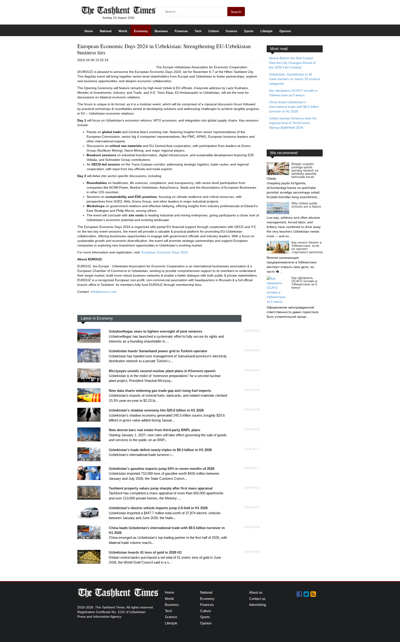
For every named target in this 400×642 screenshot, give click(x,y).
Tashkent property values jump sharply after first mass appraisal (160, 488)
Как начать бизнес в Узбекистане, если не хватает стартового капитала (307, 247)
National (106, 31)
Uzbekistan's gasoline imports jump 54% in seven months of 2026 (161, 469)
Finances (181, 31)
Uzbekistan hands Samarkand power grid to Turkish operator (158, 351)
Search (236, 12)
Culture (213, 31)
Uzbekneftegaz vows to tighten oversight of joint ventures (155, 331)
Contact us (257, 599)
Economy (141, 31)
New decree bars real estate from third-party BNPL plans (154, 430)
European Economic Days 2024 (164, 252)
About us (255, 592)
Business (161, 31)
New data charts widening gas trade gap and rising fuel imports (160, 391)
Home (88, 31)
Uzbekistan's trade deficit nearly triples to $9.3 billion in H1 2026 (160, 450)
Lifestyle (266, 31)
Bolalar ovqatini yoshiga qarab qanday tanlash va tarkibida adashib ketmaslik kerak (304, 170)
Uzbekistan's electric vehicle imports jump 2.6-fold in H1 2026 (158, 508)
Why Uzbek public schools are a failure (306, 204)
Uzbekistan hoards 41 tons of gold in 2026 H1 (145, 552)
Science (231, 31)
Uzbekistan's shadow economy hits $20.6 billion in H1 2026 (156, 410)
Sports (248, 31)
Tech (198, 31)
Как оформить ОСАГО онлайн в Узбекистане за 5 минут (304, 282)
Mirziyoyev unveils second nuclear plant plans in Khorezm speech (162, 371)
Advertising (257, 605)
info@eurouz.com (103, 291)
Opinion (285, 31)
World (123, 31)
